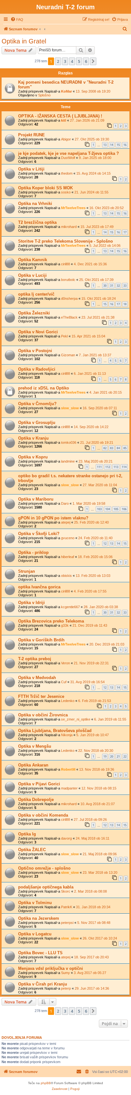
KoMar (66, 91)
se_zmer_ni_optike (75, 719)
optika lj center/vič (36, 294)
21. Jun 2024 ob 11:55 (91, 192)
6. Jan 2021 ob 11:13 (90, 373)
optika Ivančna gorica (39, 587)
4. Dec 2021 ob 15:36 (90, 264)
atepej (65, 522)
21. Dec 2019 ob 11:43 (89, 625)
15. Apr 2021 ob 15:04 (88, 336)
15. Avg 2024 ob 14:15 (93, 173)
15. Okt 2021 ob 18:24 (98, 298)
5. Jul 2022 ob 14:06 (105, 245)
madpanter (69, 788)
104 (107, 509)
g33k (65, 625)
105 (116, 509)
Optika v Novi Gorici (38, 331)
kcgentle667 (70, 607)
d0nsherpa (69, 298)
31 (111, 285)
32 (118, 285)
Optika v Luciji (32, 275)
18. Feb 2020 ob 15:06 (95, 557)
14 (111, 145)
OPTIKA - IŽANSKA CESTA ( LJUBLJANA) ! (60, 116)
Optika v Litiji (31, 169)
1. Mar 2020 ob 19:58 (88, 503)
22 (125, 756)
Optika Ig (27, 834)
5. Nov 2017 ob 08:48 (93, 923)
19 (105, 756)
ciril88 (65, 264)
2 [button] (58, 61)
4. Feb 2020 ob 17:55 (90, 591)
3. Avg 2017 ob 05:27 (90, 973)
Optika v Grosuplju (36, 422)
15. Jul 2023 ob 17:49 (97, 227)
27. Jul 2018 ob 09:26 (90, 819)
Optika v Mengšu (34, 746)
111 (99, 467)
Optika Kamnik (32, 259)
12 (105, 543)
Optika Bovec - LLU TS (40, 952)
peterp (66, 988)
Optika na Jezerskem (38, 918)
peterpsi (67, 923)
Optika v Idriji (31, 602)
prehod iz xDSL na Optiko (43, 388)
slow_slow (70, 408)
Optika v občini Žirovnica (43, 715)
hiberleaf (67, 557)
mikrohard (69, 227)
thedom (66, 173)
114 (124, 467)
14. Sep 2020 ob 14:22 (91, 427)
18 (125, 304)
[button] (93, 61)
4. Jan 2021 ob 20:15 (105, 392)
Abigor (66, 139)
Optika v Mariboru (35, 499)
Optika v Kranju (33, 438)
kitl (63, 120)
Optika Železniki (34, 313)
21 (118, 756)
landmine (68, 461)
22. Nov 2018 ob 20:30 (95, 750)
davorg (66, 838)
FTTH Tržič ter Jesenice (41, 696)
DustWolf (68, 158)
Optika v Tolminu (35, 902)
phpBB (46, 1083)
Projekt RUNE (31, 134)
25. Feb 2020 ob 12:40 (91, 522)
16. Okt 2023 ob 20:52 (106, 208)
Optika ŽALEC (32, 849)
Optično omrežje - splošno (44, 868)
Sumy (65, 973)
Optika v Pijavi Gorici (39, 784)
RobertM (68, 769)
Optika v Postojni (35, 350)
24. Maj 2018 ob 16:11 (92, 838)
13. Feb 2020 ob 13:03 (93, 576)
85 (125, 448)
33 (125, 285)
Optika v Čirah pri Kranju (42, 984)
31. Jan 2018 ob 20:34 (93, 907)
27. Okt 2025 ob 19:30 (92, 139)
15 (118, 145)
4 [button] (72, 61)
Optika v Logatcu (35, 934)
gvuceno (67, 538)
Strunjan (26, 571)
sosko (66, 192)
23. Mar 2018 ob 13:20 (100, 872)
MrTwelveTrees (73, 208)
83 (111, 448)
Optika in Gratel (24, 41)
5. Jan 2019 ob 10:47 (92, 735)
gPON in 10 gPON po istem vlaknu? (53, 518)
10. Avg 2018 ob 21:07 (97, 804)
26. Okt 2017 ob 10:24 (100, 938)
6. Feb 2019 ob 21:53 (94, 701)
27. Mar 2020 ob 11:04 (100, 485)
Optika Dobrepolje (36, 799)
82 (105, 448)
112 (107, 467)
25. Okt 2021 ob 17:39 (96, 280)
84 (118, 448)
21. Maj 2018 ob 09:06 (100, 854)
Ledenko (67, 701)
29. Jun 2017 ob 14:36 (92, 988)
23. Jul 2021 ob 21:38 (97, 317)
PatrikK (66, 907)
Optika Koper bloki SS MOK (45, 187)
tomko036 (68, 442)
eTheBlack (69, 317)
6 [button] (86, 61)
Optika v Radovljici (36, 369)
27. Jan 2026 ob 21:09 (87, 120)
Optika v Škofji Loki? (38, 533)
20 (111, 756)
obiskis (66, 576)
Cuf (63, 682)
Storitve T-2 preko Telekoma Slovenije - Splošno (65, 241)
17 (125, 232)
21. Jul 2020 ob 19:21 (96, 442)
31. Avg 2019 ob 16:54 (87, 682)
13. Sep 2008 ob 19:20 (93, 91)
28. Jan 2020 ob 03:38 (101, 607)
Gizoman (68, 355)
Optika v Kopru (33, 457)
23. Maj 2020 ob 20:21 (96, 461)
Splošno (44, 95)
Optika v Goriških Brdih (41, 640)
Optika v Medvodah (37, 677)
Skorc (65, 891)
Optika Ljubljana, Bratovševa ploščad (55, 730)
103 (99, 509)
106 (124, 509)
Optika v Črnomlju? (37, 403)
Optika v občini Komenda (43, 815)
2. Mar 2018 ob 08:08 (90, 891)
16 (125, 145)
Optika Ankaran (33, 765)
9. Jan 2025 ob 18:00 (95, 158)
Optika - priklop (33, 552)
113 (116, 467)
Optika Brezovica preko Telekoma (51, 621)
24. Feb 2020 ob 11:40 (95, 538)
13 (105, 145)
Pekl (64, 336)
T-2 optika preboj (34, 658)
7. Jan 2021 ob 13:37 (95, 355)
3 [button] (65, 61)
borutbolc (68, 280)
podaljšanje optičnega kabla (45, 887)
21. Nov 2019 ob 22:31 (91, 663)
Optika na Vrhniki (35, 203)
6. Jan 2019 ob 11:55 (110, 719)
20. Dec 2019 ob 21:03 (106, 644)
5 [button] (79, 61)
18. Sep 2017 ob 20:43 (91, 957)
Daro (65, 503)
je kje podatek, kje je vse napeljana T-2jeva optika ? (68, 153)
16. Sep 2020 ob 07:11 (100, 408)
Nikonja (66, 735)
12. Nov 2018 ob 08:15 (98, 788)
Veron (65, 663)
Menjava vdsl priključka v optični (50, 968)
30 (105, 285)
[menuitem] (16, 19)
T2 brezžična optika (37, 222)
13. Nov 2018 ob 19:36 (96, 769)
